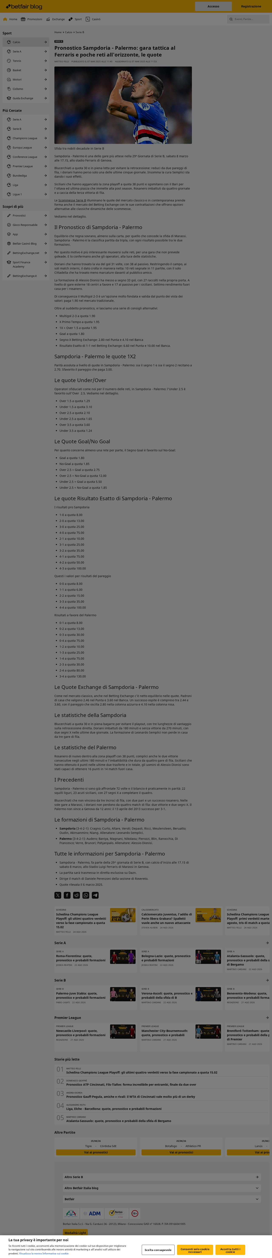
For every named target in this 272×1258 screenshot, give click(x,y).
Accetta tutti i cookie (230, 1250)
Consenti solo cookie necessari (195, 1250)
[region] (136, 1246)
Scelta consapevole (158, 1250)
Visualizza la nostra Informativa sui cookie (44, 1253)
